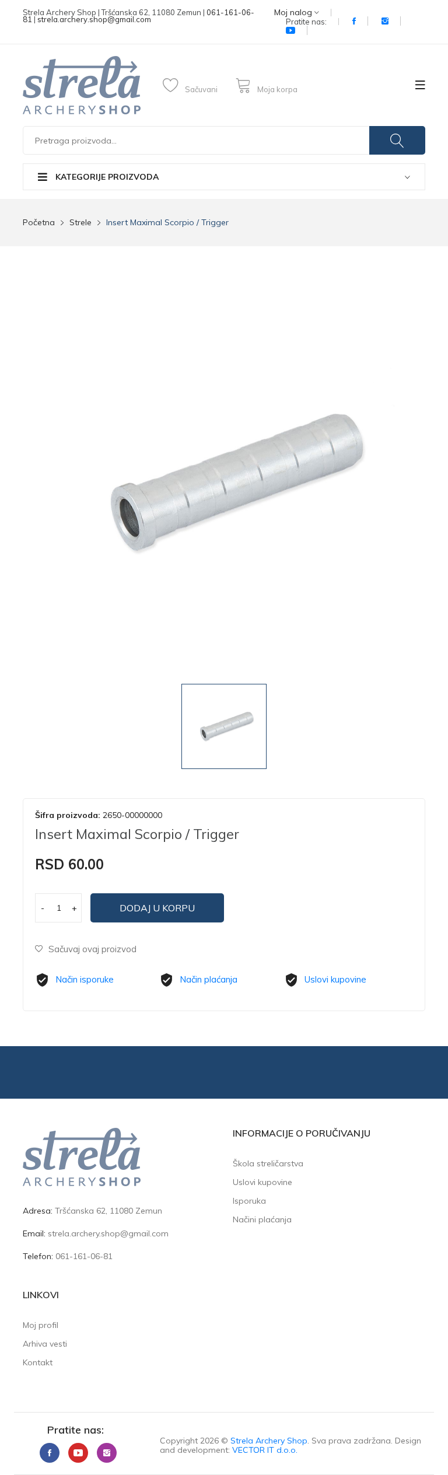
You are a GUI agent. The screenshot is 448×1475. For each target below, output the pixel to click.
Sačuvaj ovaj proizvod (92, 949)
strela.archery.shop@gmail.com (94, 19)
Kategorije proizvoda (106, 177)
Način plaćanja (208, 979)
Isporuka (249, 1201)
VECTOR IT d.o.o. (265, 1450)
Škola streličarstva (268, 1163)
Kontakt (37, 1362)
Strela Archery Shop (268, 1440)
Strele (80, 222)
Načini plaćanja (262, 1219)
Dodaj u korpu (157, 908)
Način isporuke (84, 979)
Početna (39, 222)
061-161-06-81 (84, 1256)
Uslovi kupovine (335, 979)
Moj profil (40, 1325)
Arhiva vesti (45, 1343)
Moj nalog (294, 12)
